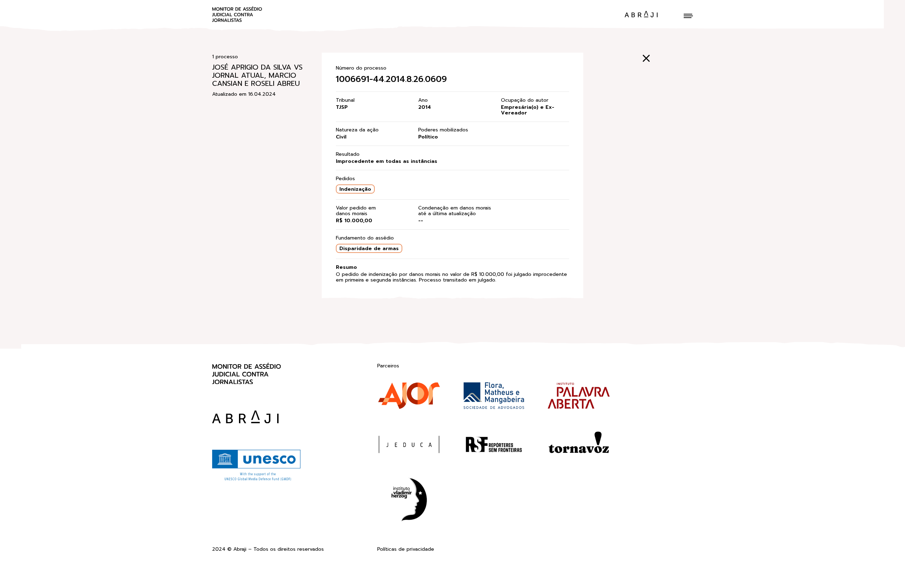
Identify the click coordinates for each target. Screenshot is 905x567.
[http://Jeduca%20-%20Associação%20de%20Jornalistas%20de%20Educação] (409, 446)
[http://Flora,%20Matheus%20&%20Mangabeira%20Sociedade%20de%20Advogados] (494, 397)
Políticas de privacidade (405, 549)
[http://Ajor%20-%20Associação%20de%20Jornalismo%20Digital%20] (409, 397)
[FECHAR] (646, 58)
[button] (688, 16)
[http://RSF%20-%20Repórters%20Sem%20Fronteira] (494, 446)
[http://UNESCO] (256, 479)
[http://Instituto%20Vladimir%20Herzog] (409, 501)
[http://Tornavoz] (579, 446)
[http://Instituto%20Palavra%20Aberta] (579, 397)
